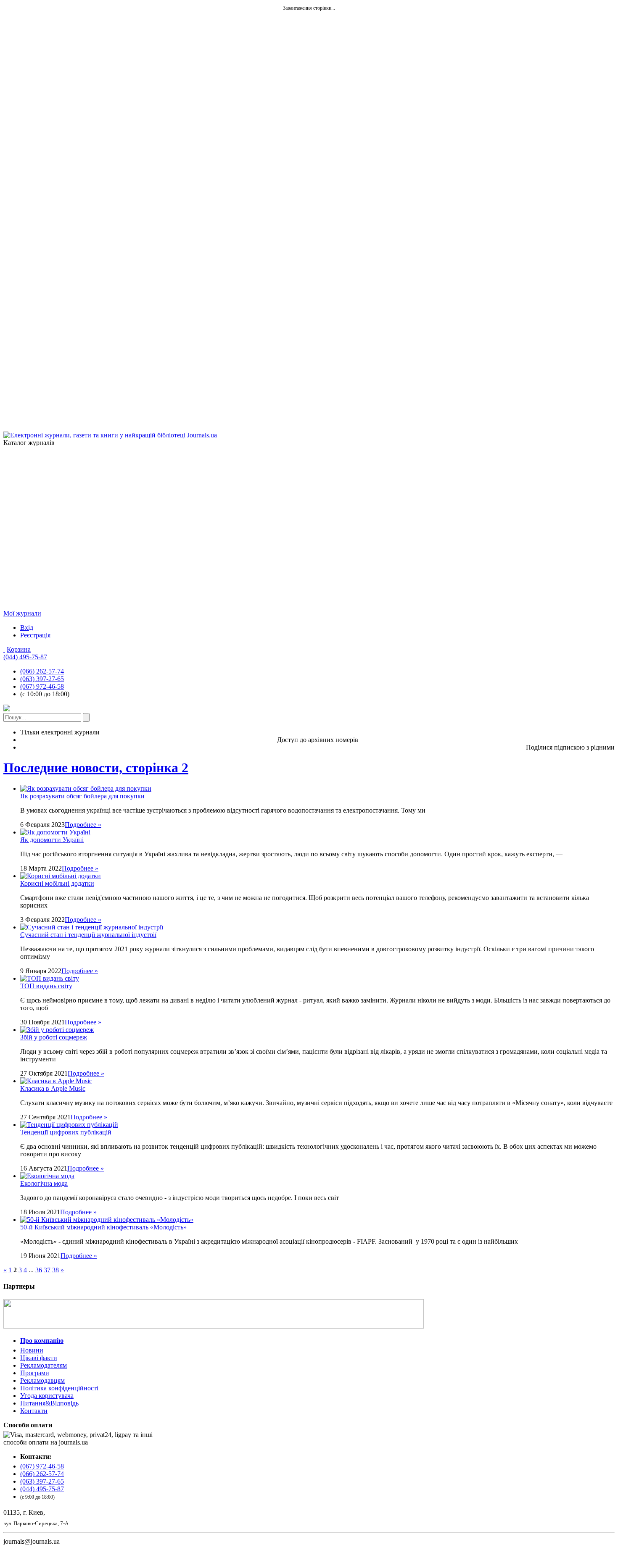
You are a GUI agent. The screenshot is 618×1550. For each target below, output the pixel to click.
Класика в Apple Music (52, 1088)
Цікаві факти (38, 1357)
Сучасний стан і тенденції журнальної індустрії (88, 934)
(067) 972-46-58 (42, 686)
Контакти (34, 1410)
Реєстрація (35, 635)
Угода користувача (47, 1395)
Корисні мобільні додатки (57, 883)
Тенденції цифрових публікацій (65, 1132)
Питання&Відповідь (49, 1403)
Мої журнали (22, 613)
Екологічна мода (44, 1183)
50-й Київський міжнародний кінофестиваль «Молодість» (103, 1227)
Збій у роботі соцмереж (53, 1037)
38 (55, 1270)
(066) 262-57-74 (42, 671)
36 (38, 1270)
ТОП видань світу (46, 985)
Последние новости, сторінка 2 (95, 767)
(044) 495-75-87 (25, 657)
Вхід (26, 627)
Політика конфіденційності (59, 1388)
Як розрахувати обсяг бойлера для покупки (82, 796)
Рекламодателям (43, 1365)
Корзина (19, 649)
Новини (31, 1350)
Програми (34, 1372)
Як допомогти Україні (52, 839)
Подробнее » (83, 824)
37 (47, 1270)
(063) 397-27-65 (42, 678)
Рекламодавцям (42, 1380)
